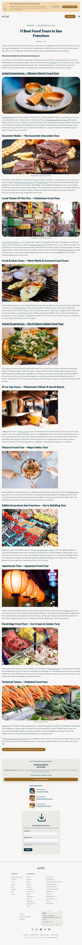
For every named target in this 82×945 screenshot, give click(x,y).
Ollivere (49, 937)
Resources (30, 25)
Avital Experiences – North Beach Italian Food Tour (33, 324)
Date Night (48, 894)
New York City (30, 891)
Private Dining (49, 879)
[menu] (79, 16)
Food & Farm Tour (19, 308)
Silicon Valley (30, 901)
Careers (13, 894)
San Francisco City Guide (46, 25)
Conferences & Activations (52, 889)
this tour (67, 611)
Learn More (55, 6)
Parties (50, 775)
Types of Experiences (16, 877)
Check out (5, 726)
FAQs (12, 886)
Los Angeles (29, 889)
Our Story (13, 879)
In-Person (21, 914)
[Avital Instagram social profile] (33, 929)
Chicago (29, 879)
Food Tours (48, 877)
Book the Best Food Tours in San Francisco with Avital (24, 749)
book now (70, 16)
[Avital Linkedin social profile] (45, 929)
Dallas (28, 882)
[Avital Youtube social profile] (41, 929)
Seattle (28, 899)
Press (12, 891)
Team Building (44, 775)
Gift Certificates (50, 903)
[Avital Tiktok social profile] (37, 929)
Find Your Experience (69, 6)
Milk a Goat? (55, 934)
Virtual (28, 906)
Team (12, 882)
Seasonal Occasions (50, 898)
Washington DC (30, 903)
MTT (56, 937)
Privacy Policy (44, 934)
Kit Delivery (22, 919)
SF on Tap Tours (23, 432)
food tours (52, 63)
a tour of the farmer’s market (43, 550)
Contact (25, 934)
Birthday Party (49, 891)
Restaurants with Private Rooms (53, 881)
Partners (13, 884)
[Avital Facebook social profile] (49, 929)
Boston (28, 877)
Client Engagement (35, 775)
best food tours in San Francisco (16, 739)
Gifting (47, 901)
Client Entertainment (51, 886)
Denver (28, 884)
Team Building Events (51, 884)
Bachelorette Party (50, 896)
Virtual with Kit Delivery (25, 916)
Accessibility (34, 934)
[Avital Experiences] (5, 16)
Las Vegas (29, 886)
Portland (29, 894)
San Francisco (30, 896)
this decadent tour (54, 669)
